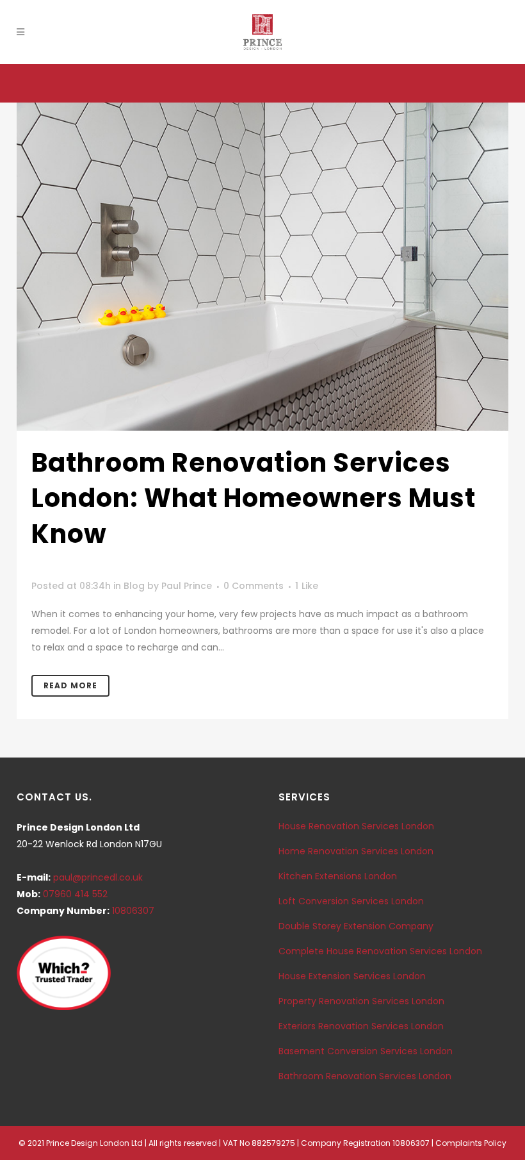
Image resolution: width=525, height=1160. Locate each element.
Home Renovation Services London (356, 851)
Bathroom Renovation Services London (365, 1076)
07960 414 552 (75, 894)
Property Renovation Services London (361, 1001)
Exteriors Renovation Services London (361, 1026)
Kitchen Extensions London (338, 876)
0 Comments (253, 585)
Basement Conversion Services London (366, 1051)
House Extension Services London (352, 976)
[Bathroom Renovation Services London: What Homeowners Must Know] (262, 267)
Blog (134, 585)
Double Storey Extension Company (356, 926)
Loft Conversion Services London (351, 901)
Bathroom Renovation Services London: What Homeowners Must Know (253, 498)
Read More (70, 685)
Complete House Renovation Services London (380, 951)
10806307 (133, 910)
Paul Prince (186, 585)
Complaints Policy (470, 1143)
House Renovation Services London (356, 826)
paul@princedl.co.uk (98, 877)
